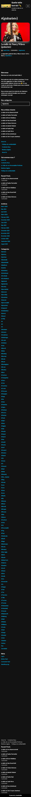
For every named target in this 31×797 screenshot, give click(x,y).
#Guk (2, 429)
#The (2, 592)
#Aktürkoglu (4, 337)
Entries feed (4, 659)
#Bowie (3, 359)
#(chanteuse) (4, 273)
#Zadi (2, 630)
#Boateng (3, 353)
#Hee (2, 439)
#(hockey (3, 286)
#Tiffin (3, 597)
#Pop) (2, 533)
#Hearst (3, 437)
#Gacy (3, 423)
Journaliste (4, 648)
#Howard (3, 450)
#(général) (4, 281)
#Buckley (3, 370)
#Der (2, 399)
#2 (2, 321)
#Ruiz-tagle (4, 552)
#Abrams (3, 332)
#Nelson (3, 517)
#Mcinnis (3, 501)
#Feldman (4, 410)
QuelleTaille (6, 50)
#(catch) (3, 268)
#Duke (3, 402)
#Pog (2, 530)
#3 (2, 324)
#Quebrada (4, 536)
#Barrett (3, 348)
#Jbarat (3, 455)
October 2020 (5, 238)
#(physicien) (4, 305)
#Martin (3, 496)
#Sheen (3, 571)
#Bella (3, 351)
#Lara (2, 485)
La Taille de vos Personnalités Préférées (11, 165)
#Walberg (4, 616)
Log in (2, 656)
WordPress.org (5, 664)
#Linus (3, 490)
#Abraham (4, 329)
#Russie (3, 557)
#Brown (3, 367)
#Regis (3, 541)
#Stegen (3, 587)
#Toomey (4, 600)
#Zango (3, 632)
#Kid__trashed (5, 477)
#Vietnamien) (4, 606)
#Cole (3, 383)
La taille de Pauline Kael (7, 128)
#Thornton (4, 595)
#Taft (2, 589)
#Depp (3, 396)
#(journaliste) (4, 289)
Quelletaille (19, 795)
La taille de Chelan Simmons (8, 123)
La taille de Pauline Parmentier (9, 115)
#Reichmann (4, 544)
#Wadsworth (4, 614)
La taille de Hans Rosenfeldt (8, 120)
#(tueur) (3, 316)
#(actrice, (3, 254)
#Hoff (2, 447)
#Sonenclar (4, 581)
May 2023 (3, 225)
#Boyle (3, 361)
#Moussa (3, 512)
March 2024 (4, 214)
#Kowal (3, 482)
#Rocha (3, 547)
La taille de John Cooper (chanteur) (10, 136)
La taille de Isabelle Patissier (8, 126)
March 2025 (4, 206)
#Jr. (2, 463)
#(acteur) (3, 252)
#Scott (3, 568)
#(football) (4, 276)
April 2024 (4, 212)
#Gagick (3, 426)
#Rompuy (3, 549)
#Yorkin (3, 627)
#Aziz (2, 345)
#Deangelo (4, 394)
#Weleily (3, 622)
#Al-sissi (3, 340)
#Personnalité (5, 528)
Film (2, 646)
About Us (3, 141)
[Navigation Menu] (28, 6)
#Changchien (4, 378)
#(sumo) (3, 313)
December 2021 (5, 230)
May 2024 (3, 209)
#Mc (2, 498)
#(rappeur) (4, 308)
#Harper (3, 434)
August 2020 (4, 244)
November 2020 (5, 236)
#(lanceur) (4, 292)
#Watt (3, 619)
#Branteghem (5, 364)
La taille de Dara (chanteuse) (8, 134)
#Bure (3, 372)
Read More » (8, 55)
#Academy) (4, 335)
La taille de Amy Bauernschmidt (9, 112)
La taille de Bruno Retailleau (8, 118)
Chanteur (3, 640)
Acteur (3, 638)
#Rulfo (3, 555)
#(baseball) (4, 260)
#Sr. (2, 584)
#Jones (3, 461)
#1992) (3, 319)
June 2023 (4, 222)
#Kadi (2, 469)
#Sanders (3, 565)
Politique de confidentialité (9, 144)
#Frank (3, 418)
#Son (2, 579)
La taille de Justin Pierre (7, 131)
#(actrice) (3, 257)
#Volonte (3, 611)
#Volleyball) (4, 608)
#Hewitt (3, 442)
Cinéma (3, 643)
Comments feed (5, 662)
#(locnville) (4, 294)
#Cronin (3, 388)
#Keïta (3, 471)
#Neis (2, 514)
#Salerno (3, 563)
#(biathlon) (4, 265)
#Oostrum (4, 520)
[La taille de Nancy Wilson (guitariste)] (15, 32)
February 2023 (5, 228)
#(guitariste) (22, 50)
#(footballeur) (5, 278)
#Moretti (3, 506)
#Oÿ (2, 525)
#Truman (3, 603)
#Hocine (3, 445)
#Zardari (3, 635)
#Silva (3, 573)
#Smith (3, 576)
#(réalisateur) (4, 311)
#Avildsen (4, 343)
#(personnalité (5, 302)
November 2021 (5, 233)
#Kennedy (4, 474)
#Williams (4, 624)
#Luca (3, 493)
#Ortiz (3, 522)
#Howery (3, 453)
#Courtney (4, 386)
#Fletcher (3, 415)
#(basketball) (4, 262)
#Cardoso (4, 375)
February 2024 (5, 217)
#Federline (4, 404)
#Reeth (3, 538)
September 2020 (5, 241)
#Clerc (3, 380)
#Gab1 (3, 420)
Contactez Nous (6, 147)
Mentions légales (6, 149)
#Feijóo (3, 407)
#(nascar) (3, 300)
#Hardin (3, 431)
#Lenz (3, 488)
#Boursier (4, 356)
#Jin (2, 458)
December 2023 (5, 220)
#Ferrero (3, 412)
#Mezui (3, 504)
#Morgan (3, 509)
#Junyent (3, 466)
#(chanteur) (4, 270)
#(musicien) (4, 297)
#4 (2, 327)
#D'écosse (4, 391)
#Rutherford (4, 560)
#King (2, 479)
